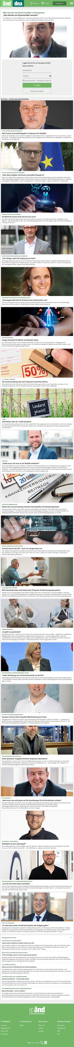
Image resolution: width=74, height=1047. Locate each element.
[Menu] (71, 3)
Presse (40, 1028)
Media (22, 1025)
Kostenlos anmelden (37, 91)
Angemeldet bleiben (29, 80)
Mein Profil (4, 1031)
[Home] (7, 3)
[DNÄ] (18, 3)
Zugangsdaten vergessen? (43, 80)
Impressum (60, 1025)
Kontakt (41, 1031)
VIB (58, 1033)
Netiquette (4, 1033)
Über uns (41, 1025)
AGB (58, 1031)
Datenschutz (61, 1028)
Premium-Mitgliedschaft (5, 1027)
